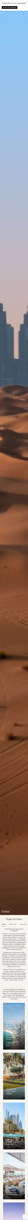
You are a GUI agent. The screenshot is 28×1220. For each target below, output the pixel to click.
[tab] (4, 924)
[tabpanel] (14, 954)
